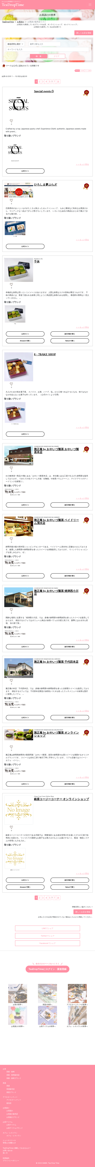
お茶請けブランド (12, 1117)
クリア (56, 56)
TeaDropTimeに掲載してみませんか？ (17, 1148)
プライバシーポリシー (11, 1161)
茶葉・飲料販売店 (12, 1075)
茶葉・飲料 (10, 1072)
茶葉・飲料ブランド (13, 1078)
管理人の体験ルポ (9, 1143)
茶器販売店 (10, 1089)
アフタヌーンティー (10, 1097)
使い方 (5, 1153)
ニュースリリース (9, 1140)
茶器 (4, 1083)
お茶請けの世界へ (17, 1026)
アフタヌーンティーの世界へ (77, 1004)
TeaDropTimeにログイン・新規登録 (47, 968)
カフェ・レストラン (10, 1133)
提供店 (8, 1103)
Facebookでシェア (48, 943)
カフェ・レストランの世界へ (77, 1026)
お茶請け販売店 (12, 1114)
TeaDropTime (13, 4)
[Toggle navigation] (90, 4)
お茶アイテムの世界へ (47, 1026)
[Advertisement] (47, 1046)
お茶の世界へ (18, 1004)
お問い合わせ (8, 1150)
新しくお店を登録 (83, 33)
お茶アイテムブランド (14, 1128)
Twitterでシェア (47, 936)
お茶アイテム (8, 1122)
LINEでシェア (47, 928)
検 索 (38, 56)
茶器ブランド (11, 1092)
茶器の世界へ (47, 1004)
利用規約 (6, 1158)
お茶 (4, 1069)
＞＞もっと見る (82, 164)
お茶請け (20, 22)
